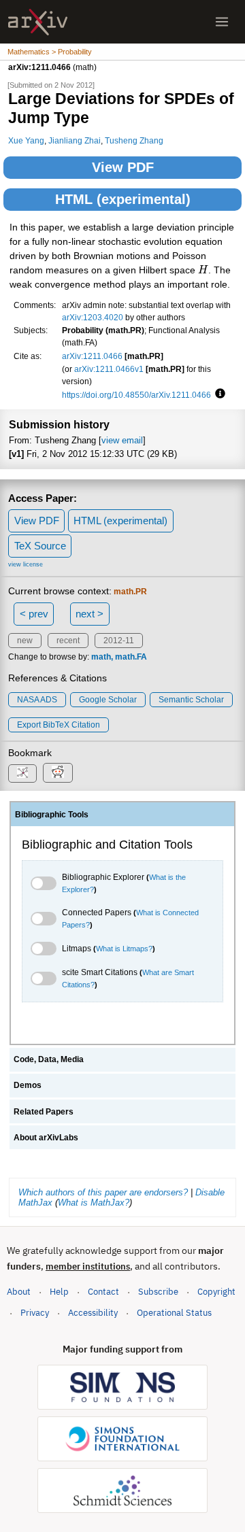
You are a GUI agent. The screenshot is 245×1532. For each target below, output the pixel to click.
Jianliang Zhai (74, 140)
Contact (103, 1291)
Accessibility (93, 1312)
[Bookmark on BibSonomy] (22, 773)
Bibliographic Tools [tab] (51, 815)
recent (68, 640)
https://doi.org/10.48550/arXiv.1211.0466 (136, 394)
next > (89, 613)
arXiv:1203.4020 (92, 317)
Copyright (216, 1291)
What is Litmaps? (124, 948)
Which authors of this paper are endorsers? (103, 1192)
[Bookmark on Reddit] (58, 773)
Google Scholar (108, 699)
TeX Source (40, 545)
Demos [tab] (28, 1085)
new (25, 640)
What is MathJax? (93, 1202)
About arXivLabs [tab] (46, 1138)
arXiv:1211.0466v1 (109, 368)
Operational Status (174, 1312)
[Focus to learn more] (218, 394)
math (101, 657)
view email (122, 440)
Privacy (34, 1312)
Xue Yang (26, 140)
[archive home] (37, 22)
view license (25, 564)
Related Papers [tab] (44, 1112)
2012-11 (118, 640)
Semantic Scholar (191, 699)
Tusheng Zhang (134, 140)
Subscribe (158, 1291)
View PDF (123, 167)
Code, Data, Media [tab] (49, 1059)
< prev (34, 613)
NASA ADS (37, 699)
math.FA (131, 657)
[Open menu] (222, 22)
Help (59, 1291)
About (19, 1291)
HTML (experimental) (123, 199)
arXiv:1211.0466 (92, 356)
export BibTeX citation (58, 725)
